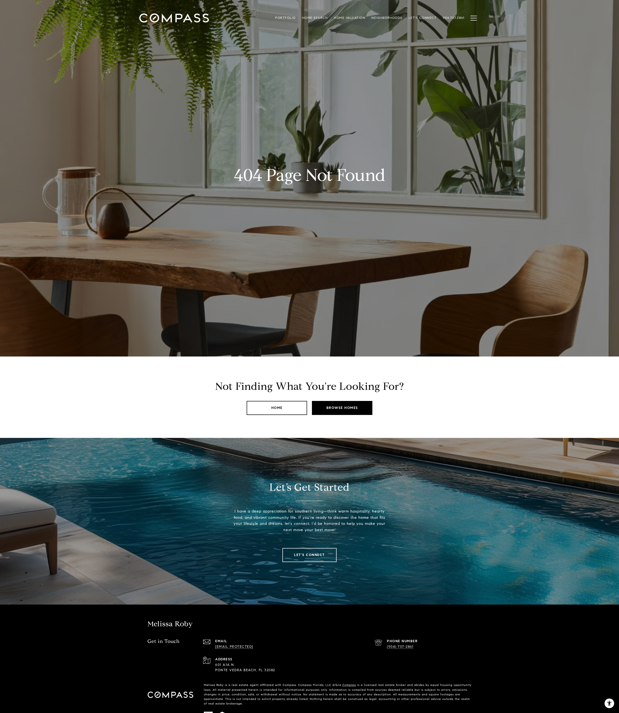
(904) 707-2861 (400, 647)
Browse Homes (342, 408)
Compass (349, 685)
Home (277, 408)
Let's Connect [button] (309, 555)
